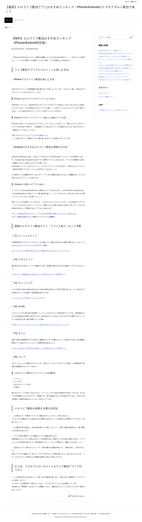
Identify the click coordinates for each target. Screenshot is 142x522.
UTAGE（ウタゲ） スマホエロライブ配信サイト (114, 56)
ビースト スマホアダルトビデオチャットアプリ (114, 74)
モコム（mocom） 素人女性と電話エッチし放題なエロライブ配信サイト (39, 348)
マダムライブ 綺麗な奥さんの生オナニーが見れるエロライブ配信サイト (38, 274)
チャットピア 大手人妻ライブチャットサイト (29, 298)
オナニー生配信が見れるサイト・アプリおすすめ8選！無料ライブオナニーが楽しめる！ (45, 213)
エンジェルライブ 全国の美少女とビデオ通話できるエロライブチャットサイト (41, 251)
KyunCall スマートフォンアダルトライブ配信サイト (115, 80)
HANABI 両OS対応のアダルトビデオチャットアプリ (116, 53)
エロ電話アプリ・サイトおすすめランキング (113, 110)
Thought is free (82, 517)
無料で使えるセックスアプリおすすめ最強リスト (30, 135)
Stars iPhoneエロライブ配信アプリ (110, 50)
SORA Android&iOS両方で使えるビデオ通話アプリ (115, 68)
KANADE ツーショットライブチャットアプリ (113, 77)
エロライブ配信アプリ (106, 97)
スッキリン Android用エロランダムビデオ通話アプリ (116, 65)
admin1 (82, 496)
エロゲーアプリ (104, 93)
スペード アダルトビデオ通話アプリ (110, 71)
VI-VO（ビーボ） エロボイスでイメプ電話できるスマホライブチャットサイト (41, 325)
